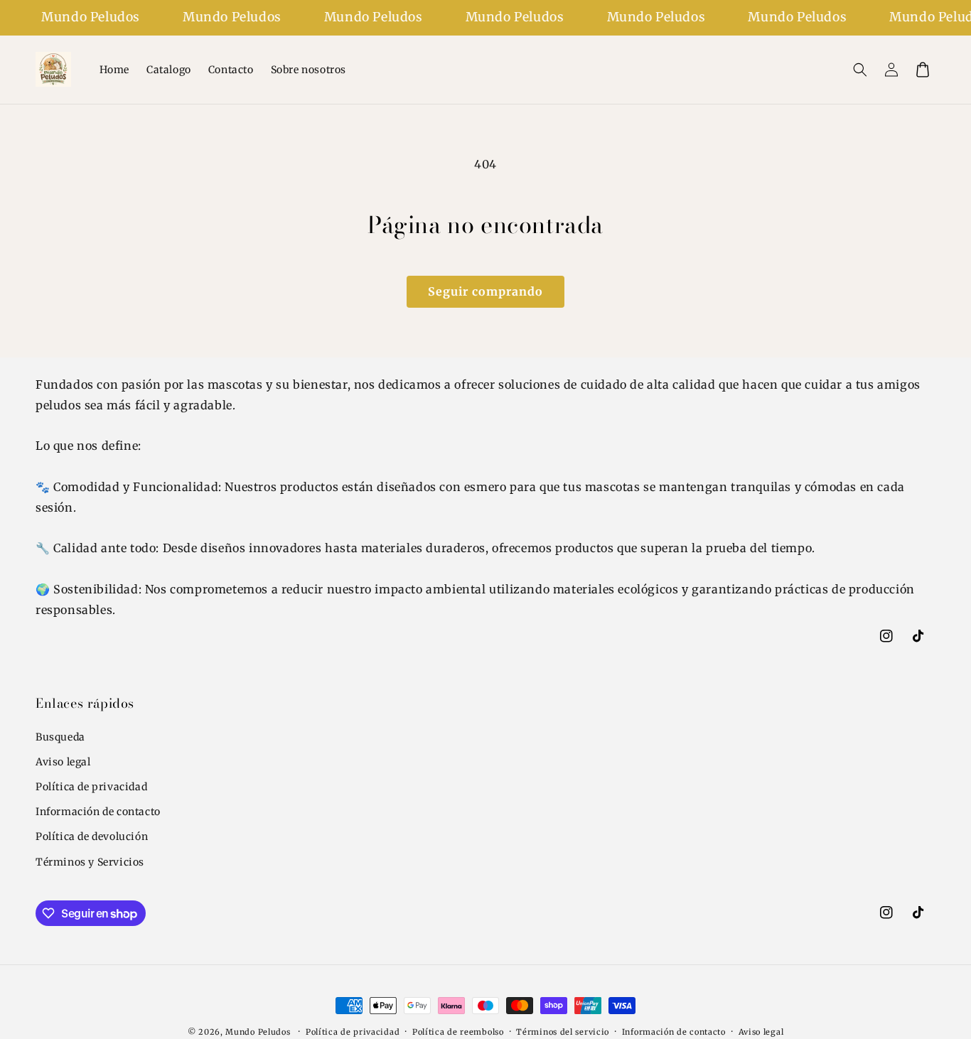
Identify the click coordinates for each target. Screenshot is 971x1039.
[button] (860, 69)
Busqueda (60, 737)
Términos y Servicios (90, 862)
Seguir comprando (485, 291)
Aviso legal (63, 761)
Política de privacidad (91, 786)
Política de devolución (92, 836)
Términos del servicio (562, 1032)
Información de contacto (98, 811)
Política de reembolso (458, 1032)
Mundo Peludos (257, 1032)
